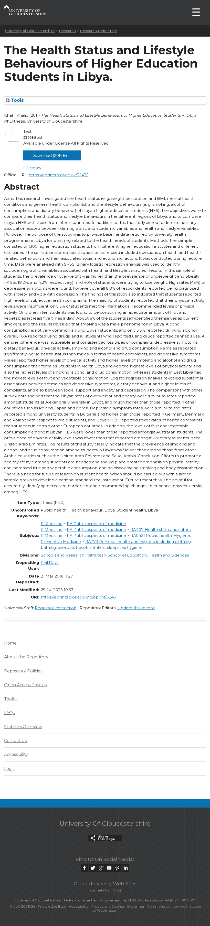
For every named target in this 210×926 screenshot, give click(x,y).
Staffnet (95, 890)
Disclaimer (135, 906)
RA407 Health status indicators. (160, 529)
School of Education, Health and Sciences (148, 555)
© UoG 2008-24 (22, 906)
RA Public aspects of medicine (96, 523)
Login (9, 768)
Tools (16, 100)
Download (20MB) (49, 155)
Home (10, 643)
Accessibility (16, 754)
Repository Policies (23, 671)
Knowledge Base (52, 906)
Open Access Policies (25, 684)
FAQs (9, 712)
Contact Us (15, 740)
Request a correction (55, 607)
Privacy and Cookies (107, 906)
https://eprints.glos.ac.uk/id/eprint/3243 (78, 597)
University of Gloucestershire (30, 31)
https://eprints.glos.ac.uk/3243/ (58, 174)
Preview (33, 167)
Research (67, 31)
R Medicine (51, 523)
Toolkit (11, 698)
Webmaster (107, 910)
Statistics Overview (23, 726)
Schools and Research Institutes (72, 555)
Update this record (136, 607)
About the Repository (26, 657)
